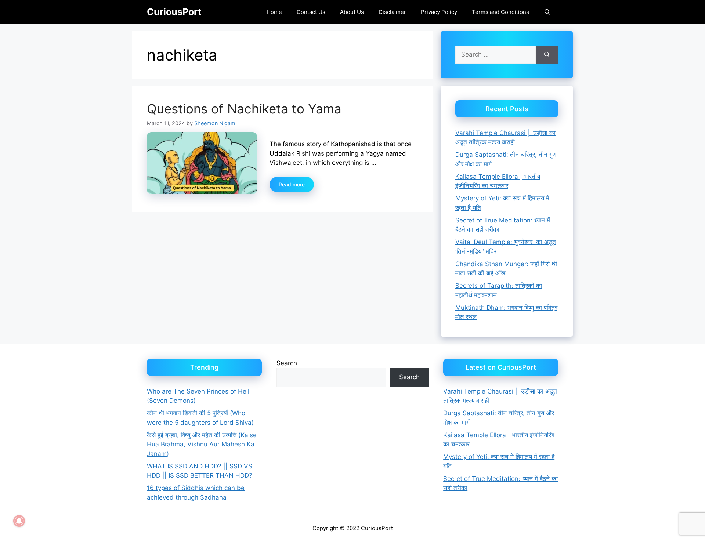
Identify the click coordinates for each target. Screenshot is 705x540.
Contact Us (311, 11)
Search (286, 363)
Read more (292, 184)
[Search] (547, 55)
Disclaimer (392, 11)
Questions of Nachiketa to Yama (244, 108)
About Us (352, 11)
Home (274, 11)
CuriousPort (174, 11)
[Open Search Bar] (547, 12)
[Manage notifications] (19, 521)
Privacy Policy (439, 11)
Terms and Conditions (500, 11)
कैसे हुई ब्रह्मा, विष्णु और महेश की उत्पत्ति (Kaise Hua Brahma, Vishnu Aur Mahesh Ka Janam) (202, 444)
